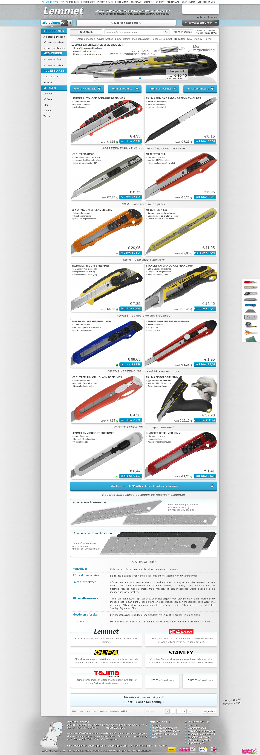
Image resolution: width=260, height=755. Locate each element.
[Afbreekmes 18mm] (143, 555)
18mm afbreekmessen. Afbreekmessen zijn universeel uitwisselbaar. (86, 546)
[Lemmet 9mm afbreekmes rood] (181, 343)
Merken (50, 87)
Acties (109, 38)
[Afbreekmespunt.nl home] (56, 24)
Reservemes (121, 2)
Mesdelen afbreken (86, 614)
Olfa (46, 104)
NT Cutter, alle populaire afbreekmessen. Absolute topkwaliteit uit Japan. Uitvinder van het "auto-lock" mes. (181, 640)
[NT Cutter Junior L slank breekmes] (106, 399)
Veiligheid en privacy (199, 737)
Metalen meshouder (54, 48)
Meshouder (53, 53)
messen (198, 88)
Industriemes (105, 2)
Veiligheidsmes (206, 2)
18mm (126, 38)
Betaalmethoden (196, 728)
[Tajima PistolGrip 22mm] (181, 399)
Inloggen (212, 17)
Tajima (47, 116)
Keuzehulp (86, 32)
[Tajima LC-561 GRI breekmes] (106, 288)
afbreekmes (122, 88)
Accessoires (54, 70)
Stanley (47, 110)
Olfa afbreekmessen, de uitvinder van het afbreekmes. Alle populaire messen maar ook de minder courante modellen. (106, 661)
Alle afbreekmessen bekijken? (143, 699)
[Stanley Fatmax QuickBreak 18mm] (181, 288)
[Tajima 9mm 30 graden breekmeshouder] (181, 120)
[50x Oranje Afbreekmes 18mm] (106, 232)
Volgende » (209, 711)
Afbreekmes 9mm (53, 59)
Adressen (157, 737)
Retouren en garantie (199, 740)
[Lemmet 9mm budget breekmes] (106, 455)
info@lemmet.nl (196, 743)
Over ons (192, 725)
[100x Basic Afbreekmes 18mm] (106, 343)
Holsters (48, 82)
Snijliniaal (173, 2)
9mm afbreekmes (84, 582)
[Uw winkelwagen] (200, 9)
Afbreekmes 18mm (53, 65)
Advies (100, 38)
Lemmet (48, 93)
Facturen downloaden (164, 734)
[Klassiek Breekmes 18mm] (181, 455)
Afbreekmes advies (54, 42)
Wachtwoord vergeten (164, 728)
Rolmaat (136, 2)
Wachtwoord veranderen (166, 731)
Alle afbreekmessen (54, 36)
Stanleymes (189, 2)
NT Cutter (48, 99)
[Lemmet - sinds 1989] (63, 10)
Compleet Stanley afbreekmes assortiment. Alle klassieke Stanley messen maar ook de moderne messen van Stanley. (181, 661)
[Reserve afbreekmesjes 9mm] (143, 525)
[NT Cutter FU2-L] (181, 176)
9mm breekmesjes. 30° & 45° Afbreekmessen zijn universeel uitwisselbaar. (184, 507)
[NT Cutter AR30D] (106, 176)
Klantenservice (183, 32)
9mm (118, 38)
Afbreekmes (72, 2)
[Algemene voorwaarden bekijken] (115, 751)
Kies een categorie (126, 22)
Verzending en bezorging (201, 731)
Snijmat (160, 2)
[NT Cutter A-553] (181, 232)
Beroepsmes (88, 2)
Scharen (149, 2)
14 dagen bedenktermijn (201, 734)
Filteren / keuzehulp (85, 88)
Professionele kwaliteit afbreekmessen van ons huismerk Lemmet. (106, 640)
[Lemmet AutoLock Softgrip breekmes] (106, 120)
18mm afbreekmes (85, 598)
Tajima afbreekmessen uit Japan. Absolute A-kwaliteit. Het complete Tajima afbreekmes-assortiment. (106, 681)
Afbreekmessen (86, 38)
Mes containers (52, 76)
